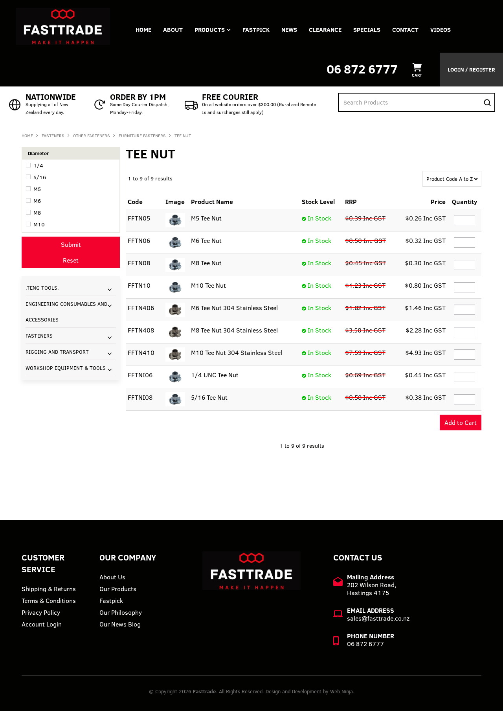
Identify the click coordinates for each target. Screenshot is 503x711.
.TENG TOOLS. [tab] (42, 287)
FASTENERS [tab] (39, 335)
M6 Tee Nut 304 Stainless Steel (234, 307)
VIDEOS (440, 30)
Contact (405, 30)
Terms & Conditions (49, 600)
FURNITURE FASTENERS (142, 135)
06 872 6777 (362, 69)
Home (143, 30)
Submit (71, 244)
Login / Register (471, 69)
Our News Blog (120, 624)
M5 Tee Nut (206, 218)
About (173, 30)
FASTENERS (53, 135)
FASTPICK (256, 30)
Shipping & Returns (49, 589)
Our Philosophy (120, 612)
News (289, 30)
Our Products (117, 589)
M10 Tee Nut (208, 285)
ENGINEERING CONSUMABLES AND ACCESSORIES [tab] (66, 311)
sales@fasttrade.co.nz (378, 618)
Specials (366, 30)
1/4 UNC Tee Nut (215, 375)
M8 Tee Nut (206, 263)
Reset (71, 260)
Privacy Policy (41, 612)
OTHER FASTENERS (91, 135)
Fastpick (111, 600)
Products (210, 30)
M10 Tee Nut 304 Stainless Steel (236, 352)
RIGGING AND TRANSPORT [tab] (57, 351)
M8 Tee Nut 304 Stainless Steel (234, 330)
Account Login (42, 624)
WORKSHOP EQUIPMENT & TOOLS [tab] (66, 367)
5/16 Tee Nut (209, 397)
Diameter (38, 153)
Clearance (325, 30)
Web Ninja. (342, 691)
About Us (112, 577)
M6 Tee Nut (206, 240)
